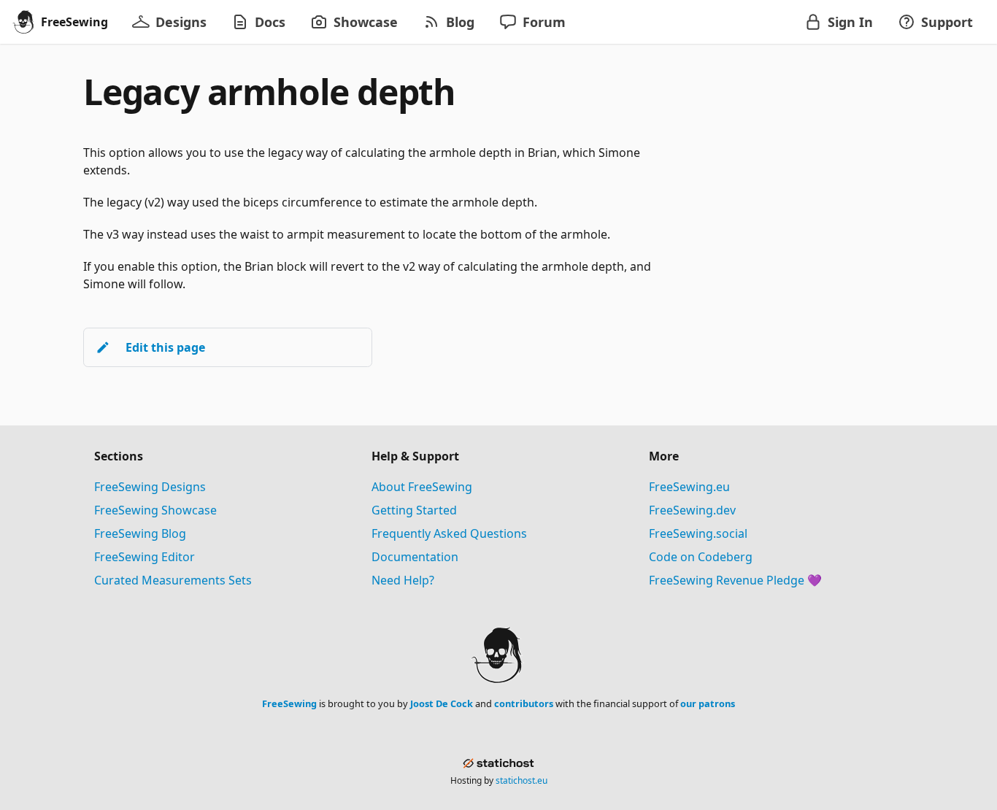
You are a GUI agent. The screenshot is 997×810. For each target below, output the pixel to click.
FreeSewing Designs (150, 487)
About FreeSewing (422, 487)
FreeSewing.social (698, 533)
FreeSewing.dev (692, 510)
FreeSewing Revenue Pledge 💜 (735, 580)
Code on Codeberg (700, 557)
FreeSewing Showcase (155, 510)
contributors (523, 703)
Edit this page (165, 347)
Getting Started (414, 510)
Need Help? (403, 580)
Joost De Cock (441, 703)
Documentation (415, 557)
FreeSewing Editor (144, 557)
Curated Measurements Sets (173, 580)
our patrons (707, 703)
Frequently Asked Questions (449, 533)
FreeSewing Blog (140, 533)
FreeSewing (289, 703)
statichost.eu (521, 780)
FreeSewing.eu (689, 487)
